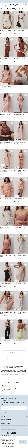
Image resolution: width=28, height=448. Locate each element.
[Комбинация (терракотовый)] (15, 117)
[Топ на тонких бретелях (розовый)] (15, 343)
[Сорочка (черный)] (7, 272)
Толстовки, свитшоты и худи (9, 388)
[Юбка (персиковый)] (7, 103)
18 (20, 358)
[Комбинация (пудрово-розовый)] (21, 272)
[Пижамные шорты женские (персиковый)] (21, 187)
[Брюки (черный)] (7, 329)
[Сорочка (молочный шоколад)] (3, 286)
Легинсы (4, 385)
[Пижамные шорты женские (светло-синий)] (15, 201)
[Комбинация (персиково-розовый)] (21, 103)
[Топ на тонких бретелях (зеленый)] (21, 329)
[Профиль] (5, 5)
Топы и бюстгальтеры (7, 389)
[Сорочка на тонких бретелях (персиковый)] (21, 131)
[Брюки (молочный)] (21, 301)
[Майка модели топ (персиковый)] (7, 75)
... (18, 358)
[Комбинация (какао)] (14, 286)
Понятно (23, 442)
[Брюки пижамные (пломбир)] (21, 244)
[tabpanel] (7, 19)
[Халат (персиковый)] (7, 159)
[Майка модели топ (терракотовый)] (0, 33)
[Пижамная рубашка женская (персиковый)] (7, 187)
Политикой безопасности (7, 446)
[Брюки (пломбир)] (21, 19)
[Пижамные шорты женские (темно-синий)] (14, 201)
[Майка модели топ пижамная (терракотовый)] (21, 216)
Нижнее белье (5, 386)
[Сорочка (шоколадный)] (0, 286)
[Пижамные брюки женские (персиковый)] (21, 159)
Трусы (3, 391)
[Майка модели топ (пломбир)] (7, 19)
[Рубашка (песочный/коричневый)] (7, 216)
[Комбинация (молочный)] (7, 301)
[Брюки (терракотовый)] (14, 33)
